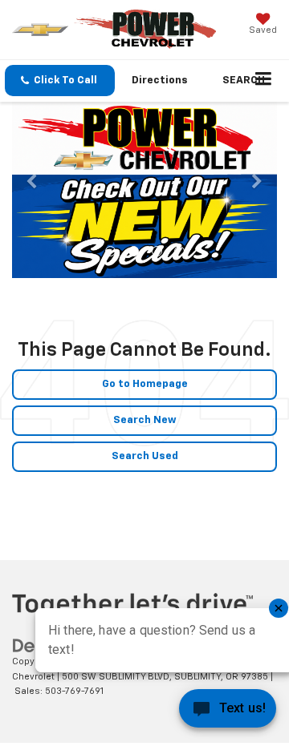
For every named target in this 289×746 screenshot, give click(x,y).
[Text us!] (227, 712)
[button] (60, 80)
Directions (160, 80)
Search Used (145, 456)
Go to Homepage (145, 384)
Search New (145, 420)
